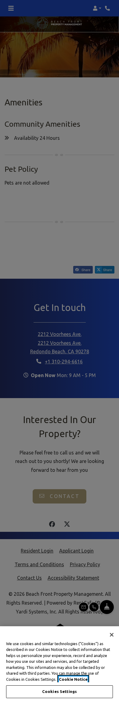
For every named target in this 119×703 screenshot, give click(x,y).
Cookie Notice (73, 679)
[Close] (111, 634)
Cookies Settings (59, 691)
